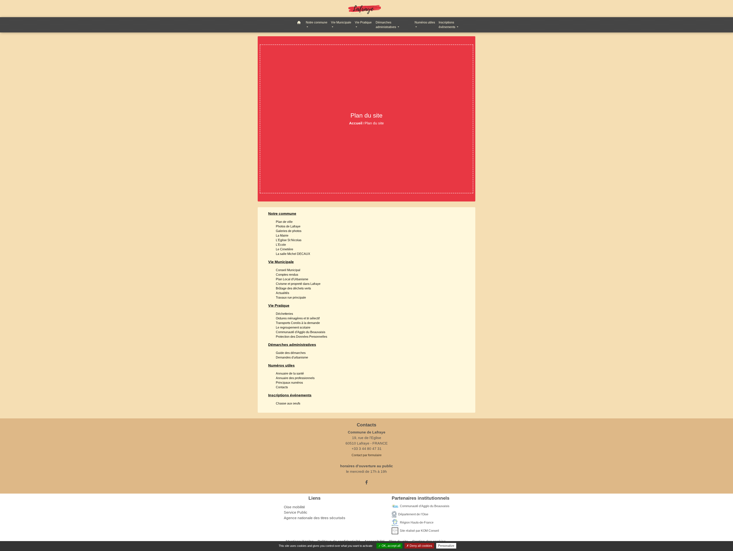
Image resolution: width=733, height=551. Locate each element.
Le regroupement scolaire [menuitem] (293, 327)
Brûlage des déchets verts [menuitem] (293, 288)
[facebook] (366, 482)
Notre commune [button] (316, 22)
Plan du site (374, 123)
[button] (299, 23)
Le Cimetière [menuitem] (284, 249)
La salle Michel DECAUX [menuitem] (293, 253)
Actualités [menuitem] (282, 293)
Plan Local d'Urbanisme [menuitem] (292, 279)
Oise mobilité (294, 507)
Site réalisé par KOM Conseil (419, 530)
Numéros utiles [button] (425, 22)
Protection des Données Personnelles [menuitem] (301, 336)
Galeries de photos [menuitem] (288, 231)
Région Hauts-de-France (417, 522)
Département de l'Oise (413, 514)
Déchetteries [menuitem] (284, 313)
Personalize (446, 545)
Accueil (355, 123)
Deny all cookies (420, 545)
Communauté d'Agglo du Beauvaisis (424, 506)
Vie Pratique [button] (363, 22)
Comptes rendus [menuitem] (287, 274)
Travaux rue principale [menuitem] (291, 297)
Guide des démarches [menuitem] (291, 352)
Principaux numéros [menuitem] (289, 382)
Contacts (366, 424)
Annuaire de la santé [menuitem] (290, 373)
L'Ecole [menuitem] (281, 244)
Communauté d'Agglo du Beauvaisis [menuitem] (300, 332)
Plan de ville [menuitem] (284, 221)
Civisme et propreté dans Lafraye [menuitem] (298, 283)
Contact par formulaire (367, 455)
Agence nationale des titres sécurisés (314, 518)
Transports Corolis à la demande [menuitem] (298, 323)
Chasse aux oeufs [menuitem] (288, 403)
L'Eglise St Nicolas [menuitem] (288, 240)
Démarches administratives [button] (386, 25)
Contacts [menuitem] (282, 387)
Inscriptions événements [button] (447, 25)
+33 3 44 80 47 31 (367, 449)
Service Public (295, 512)
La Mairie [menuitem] (282, 235)
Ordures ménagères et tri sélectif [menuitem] (298, 318)
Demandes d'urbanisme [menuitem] (292, 357)
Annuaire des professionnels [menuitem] (295, 378)
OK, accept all (390, 545)
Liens (314, 498)
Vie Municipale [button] (341, 22)
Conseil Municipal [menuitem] (288, 270)
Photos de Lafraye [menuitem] (288, 226)
